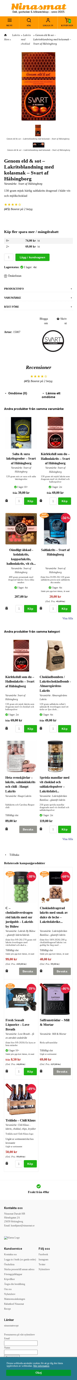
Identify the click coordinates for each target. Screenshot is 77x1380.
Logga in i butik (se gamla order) (20, 1259)
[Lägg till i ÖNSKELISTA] (6, 500)
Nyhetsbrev (9, 1294)
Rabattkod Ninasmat (14, 1303)
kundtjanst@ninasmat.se (22, 1225)
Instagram (43, 1259)
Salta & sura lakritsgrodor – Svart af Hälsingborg (21, 458)
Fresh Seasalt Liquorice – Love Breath (17, 1024)
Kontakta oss (10, 1254)
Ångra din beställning (14, 1284)
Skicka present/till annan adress (19, 1269)
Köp (30, 501)
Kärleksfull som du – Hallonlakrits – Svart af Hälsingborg (55, 458)
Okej (39, 1372)
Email (7, 1338)
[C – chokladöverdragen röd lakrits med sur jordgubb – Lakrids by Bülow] (10, 874)
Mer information (41, 1365)
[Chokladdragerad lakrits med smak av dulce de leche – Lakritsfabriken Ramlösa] (44, 874)
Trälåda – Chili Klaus (21, 1120)
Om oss (8, 1289)
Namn (7, 1347)
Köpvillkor (9, 1279)
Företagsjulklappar (13, 1274)
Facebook (43, 1254)
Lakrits (16, 35)
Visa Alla (67, 618)
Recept (7, 1308)
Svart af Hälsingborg (30, 183)
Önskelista (9, 1264)
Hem (6, 39)
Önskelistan (14, 275)
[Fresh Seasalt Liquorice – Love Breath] (10, 986)
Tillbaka (13, 854)
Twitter (42, 1264)
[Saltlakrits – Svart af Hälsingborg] (44, 515)
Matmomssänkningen (14, 1299)
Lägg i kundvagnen (32, 257)
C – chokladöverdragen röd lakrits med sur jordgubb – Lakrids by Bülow (19, 917)
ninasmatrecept (11, 1325)
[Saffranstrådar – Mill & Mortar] (44, 987)
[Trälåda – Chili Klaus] (10, 1088)
